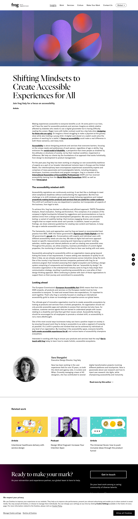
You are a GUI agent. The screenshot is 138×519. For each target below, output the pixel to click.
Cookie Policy (57, 506)
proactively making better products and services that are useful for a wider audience (68, 199)
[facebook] (133, 255)
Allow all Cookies (124, 513)
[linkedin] (133, 264)
